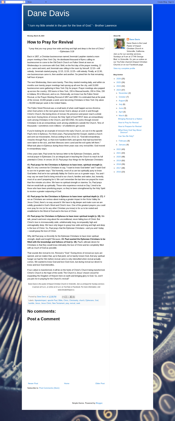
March (122, 115)
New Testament (58, 303)
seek (78, 303)
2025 (118, 82)
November (123, 93)
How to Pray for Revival (128, 122)
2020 (118, 157)
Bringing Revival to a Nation (130, 119)
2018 (118, 164)
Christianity (73, 300)
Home (66, 383)
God (96, 300)
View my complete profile (124, 68)
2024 (118, 86)
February (123, 141)
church (81, 300)
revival (72, 303)
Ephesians (90, 300)
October (122, 97)
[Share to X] (68, 296)
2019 (118, 160)
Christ (66, 300)
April (121, 112)
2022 (118, 149)
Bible (60, 300)
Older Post (100, 383)
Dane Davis (48, 13)
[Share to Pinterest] (73, 296)
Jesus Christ (46, 303)
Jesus (37, 303)
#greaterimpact (40, 300)
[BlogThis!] (66, 296)
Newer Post (33, 383)
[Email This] (63, 296)
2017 (118, 168)
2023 (118, 90)
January (122, 144)
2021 (118, 153)
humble (31, 303)
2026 (118, 79)
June (121, 108)
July (121, 104)
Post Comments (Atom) (49, 388)
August (122, 100)
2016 (118, 172)
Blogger (99, 403)
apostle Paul (52, 300)
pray (67, 303)
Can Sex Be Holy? (126, 136)
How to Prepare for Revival (130, 126)
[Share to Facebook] (71, 296)
